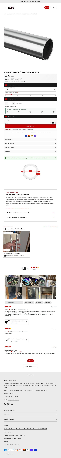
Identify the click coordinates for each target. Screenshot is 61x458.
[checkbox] (48, 302)
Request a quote (8, 129)
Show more (30, 360)
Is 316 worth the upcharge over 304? (18, 212)
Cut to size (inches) (10, 87)
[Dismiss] (55, 158)
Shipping (7, 151)
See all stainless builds (50, 227)
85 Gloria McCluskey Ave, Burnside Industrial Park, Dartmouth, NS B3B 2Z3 (25, 429)
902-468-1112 (11, 393)
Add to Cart (30, 126)
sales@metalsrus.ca (13, 400)
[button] (56, 7)
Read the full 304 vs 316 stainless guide (17, 208)
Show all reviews (30, 366)
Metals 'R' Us (10, 454)
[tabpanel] (30, 332)
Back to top (30, 375)
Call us (18, 158)
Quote (47, 7)
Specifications (9, 143)
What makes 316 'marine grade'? (16, 217)
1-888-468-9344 (14, 396)
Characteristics (10, 147)
